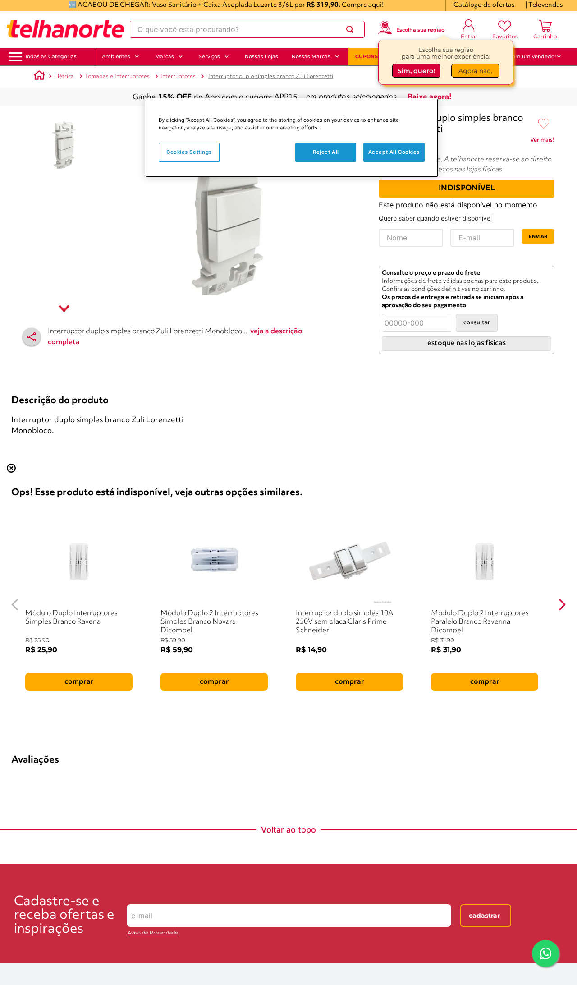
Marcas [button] (164, 56)
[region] (291, 137)
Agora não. (475, 71)
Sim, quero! (416, 71)
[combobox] (247, 29)
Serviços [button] (209, 56)
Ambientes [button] (116, 56)
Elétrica (64, 76)
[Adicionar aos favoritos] (543, 124)
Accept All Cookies (394, 152)
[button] (51, 56)
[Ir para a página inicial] (65, 29)
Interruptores (178, 76)
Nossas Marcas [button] (311, 56)
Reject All (326, 152)
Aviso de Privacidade (153, 933)
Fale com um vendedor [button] (527, 56)
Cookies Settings (189, 152)
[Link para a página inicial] (39, 76)
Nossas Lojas (261, 56)
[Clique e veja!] (542, 141)
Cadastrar (484, 915)
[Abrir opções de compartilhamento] (32, 337)
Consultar (476, 323)
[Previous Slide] (15, 604)
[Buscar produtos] (351, 29)
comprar (79, 682)
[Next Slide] (562, 604)
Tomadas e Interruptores (117, 76)
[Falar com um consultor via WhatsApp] (545, 953)
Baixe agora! (430, 97)
